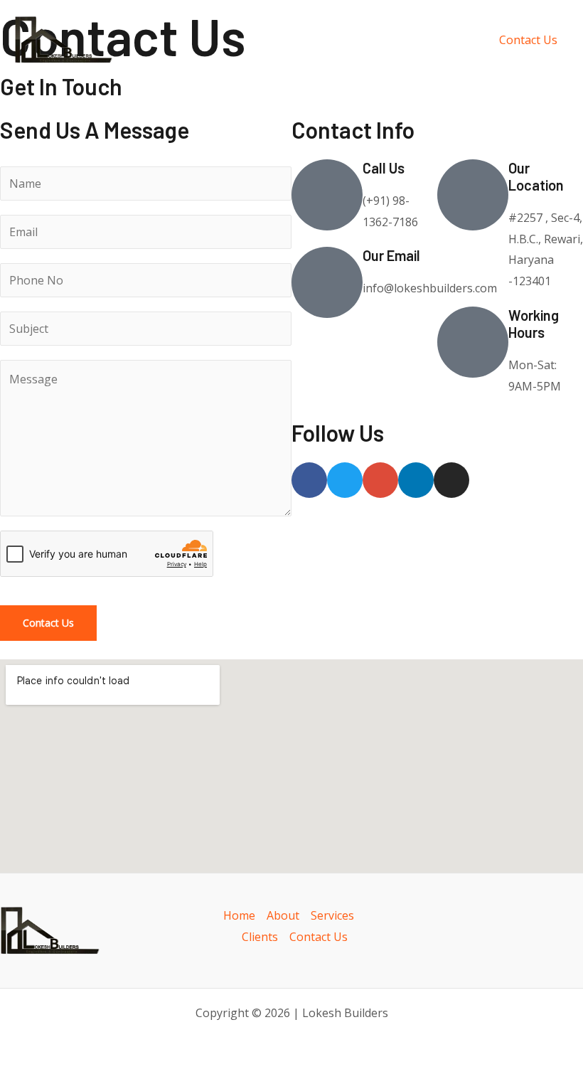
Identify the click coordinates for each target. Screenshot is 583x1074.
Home (239, 915)
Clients (260, 937)
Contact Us (48, 622)
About (283, 915)
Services (332, 915)
